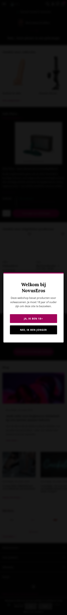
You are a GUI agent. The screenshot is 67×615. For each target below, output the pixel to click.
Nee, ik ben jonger (33, 329)
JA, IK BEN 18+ (33, 318)
